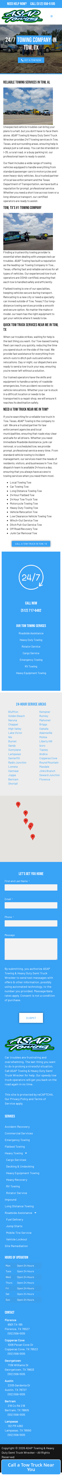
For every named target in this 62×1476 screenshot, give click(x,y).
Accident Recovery (17, 1126)
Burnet (12, 741)
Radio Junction (17, 762)
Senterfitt (14, 758)
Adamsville (45, 732)
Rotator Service (31, 646)
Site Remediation (16, 1246)
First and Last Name (17, 880)
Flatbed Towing (15, 1146)
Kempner (44, 711)
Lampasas (14, 754)
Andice (43, 754)
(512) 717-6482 (31, 610)
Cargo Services (16, 1160)
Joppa (12, 775)
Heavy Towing (14, 1153)
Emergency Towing (31, 659)
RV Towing (31, 666)
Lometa (13, 766)
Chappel (13, 724)
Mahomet (45, 720)
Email (9, 899)
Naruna (12, 720)
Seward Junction (49, 775)
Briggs (43, 724)
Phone (9, 916)
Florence (44, 779)
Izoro (42, 745)
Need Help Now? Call (22, 3)
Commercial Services (19, 1133)
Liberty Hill (45, 741)
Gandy (12, 745)
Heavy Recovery (16, 1179)
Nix (10, 737)
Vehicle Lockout (16, 1239)
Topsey (43, 749)
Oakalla (43, 728)
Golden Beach (16, 715)
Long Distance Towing (19, 1206)
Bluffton (13, 711)
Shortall (13, 783)
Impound (10, 1199)
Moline (43, 737)
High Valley (14, 728)
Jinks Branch (47, 770)
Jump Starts (14, 1226)
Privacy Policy (19, 1099)
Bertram (13, 779)
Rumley (43, 715)
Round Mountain (49, 762)
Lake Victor (15, 732)
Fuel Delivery (14, 1219)
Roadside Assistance (31, 633)
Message (10, 935)
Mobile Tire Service (19, 1232)
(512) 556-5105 (46, 3)
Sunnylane (14, 749)
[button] (25, 813)
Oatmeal (13, 770)
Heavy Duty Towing (31, 639)
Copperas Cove (48, 758)
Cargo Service (31, 653)
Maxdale (44, 766)
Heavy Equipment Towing (31, 673)
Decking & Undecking (20, 1166)
